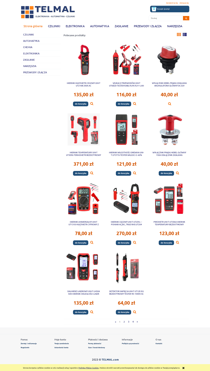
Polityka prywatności (130, 343)
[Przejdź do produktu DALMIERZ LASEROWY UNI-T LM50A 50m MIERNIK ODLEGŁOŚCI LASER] (83, 270)
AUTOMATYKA (31, 40)
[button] (91, 104)
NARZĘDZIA (29, 65)
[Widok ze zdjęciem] (179, 34)
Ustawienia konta (61, 347)
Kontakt (159, 343)
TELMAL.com (110, 359)
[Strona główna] (48, 12)
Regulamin (25, 347)
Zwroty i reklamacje (29, 343)
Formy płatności (94, 343)
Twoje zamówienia (61, 343)
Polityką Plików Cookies (89, 368)
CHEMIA (27, 47)
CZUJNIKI (28, 34)
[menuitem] (33, 26)
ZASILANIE (29, 59)
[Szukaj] (186, 18)
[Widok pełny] (185, 34)
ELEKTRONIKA (31, 53)
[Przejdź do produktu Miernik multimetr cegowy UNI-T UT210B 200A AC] (83, 62)
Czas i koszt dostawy (96, 347)
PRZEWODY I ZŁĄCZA (35, 72)
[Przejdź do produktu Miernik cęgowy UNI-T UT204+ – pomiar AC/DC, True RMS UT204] (126, 200)
